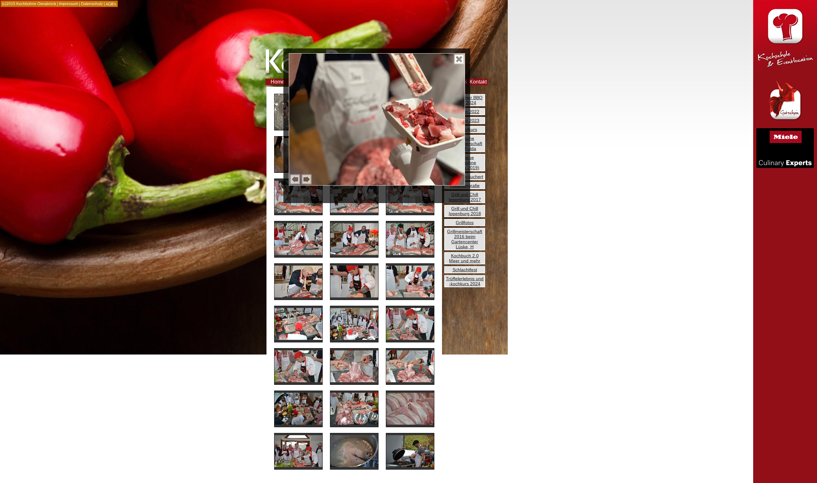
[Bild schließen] (459, 59)
